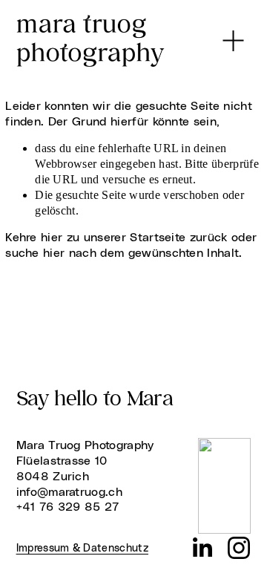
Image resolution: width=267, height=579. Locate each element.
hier (51, 237)
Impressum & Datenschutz (82, 548)
